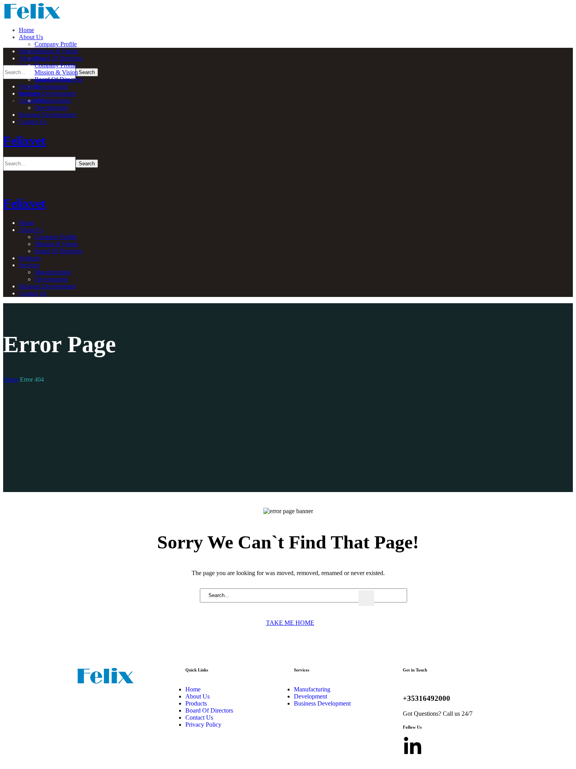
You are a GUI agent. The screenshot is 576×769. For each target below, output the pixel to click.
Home (10, 379)
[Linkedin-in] (412, 746)
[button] (288, 622)
